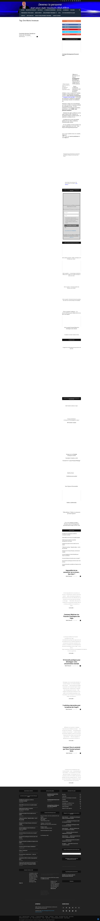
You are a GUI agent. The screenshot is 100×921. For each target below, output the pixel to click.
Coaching (72, 10)
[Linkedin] (65, 1)
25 (80, 665)
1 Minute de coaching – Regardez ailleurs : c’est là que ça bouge (71, 548)
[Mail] (67, 1)
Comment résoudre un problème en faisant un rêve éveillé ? (71, 565)
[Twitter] (78, 1)
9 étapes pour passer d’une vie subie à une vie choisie (70, 544)
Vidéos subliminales (72, 502)
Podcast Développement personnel (43, 15)
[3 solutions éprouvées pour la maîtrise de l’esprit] (71, 718)
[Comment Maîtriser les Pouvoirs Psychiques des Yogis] (71, 628)
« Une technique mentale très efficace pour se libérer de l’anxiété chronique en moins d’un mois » (71, 274)
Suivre (79, 29)
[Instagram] (63, 1)
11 (37, 36)
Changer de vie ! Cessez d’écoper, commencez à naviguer (71, 551)
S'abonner (78, 34)
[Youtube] (80, 1)
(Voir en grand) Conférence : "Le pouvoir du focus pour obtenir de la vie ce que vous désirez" (71, 313)
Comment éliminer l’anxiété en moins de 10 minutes (27, 34)
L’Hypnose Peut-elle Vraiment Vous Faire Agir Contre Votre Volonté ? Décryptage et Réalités (27, 863)
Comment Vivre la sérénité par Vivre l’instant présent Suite (71, 749)
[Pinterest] (68, 1)
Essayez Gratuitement (71, 418)
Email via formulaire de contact (46, 830)
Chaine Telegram (57, 15)
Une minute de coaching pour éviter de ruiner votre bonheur (71, 561)
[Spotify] (74, 1)
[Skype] (72, 1)
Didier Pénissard (22, 36)
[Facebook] (61, 1)
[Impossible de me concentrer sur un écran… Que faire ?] (71, 584)
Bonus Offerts (38, 12)
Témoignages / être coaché (27, 12)
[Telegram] (76, 1)
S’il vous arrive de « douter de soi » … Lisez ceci (27, 854)
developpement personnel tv (50, 12)
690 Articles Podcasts (31, 10)
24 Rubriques (66, 10)
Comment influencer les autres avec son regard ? (71, 558)
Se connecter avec (70, 230)
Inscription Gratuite (71, 225)
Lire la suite (71, 607)
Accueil (22, 10)
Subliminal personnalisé (71, 476)
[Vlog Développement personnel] (43, 801)
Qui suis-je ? (40, 10)
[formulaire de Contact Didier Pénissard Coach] (43, 795)
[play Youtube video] (71, 47)
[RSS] (70, 1)
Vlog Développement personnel (53, 799)
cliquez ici (64, 135)
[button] (79, 10)
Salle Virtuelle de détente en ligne (71, 405)
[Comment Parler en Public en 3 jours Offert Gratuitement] (42, 807)
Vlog (59, 12)
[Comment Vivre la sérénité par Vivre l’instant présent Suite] (71, 761)
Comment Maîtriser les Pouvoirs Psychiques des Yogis (71, 616)
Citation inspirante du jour (68, 12)
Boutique (59, 10)
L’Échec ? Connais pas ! (23, 850)
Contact (23, 15)
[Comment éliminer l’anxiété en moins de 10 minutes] (28, 27)
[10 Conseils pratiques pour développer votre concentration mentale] (71, 674)
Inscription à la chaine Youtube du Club (71, 334)
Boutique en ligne (44, 826)
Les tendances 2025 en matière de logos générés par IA (28, 859)
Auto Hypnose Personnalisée (71, 486)
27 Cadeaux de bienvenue (50, 10)
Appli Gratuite (30, 15)
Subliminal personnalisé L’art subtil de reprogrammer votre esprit (69, 540)
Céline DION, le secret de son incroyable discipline (71, 537)
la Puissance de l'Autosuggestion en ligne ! (71, 420)
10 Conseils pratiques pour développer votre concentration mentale (71, 662)
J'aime (79, 24)
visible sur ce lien (45, 878)
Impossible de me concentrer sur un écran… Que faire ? (71, 572)
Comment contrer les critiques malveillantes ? (27, 846)
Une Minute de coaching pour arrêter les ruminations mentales (69, 534)
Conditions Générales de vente (46, 828)
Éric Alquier (64, 843)
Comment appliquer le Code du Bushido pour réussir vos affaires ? (70, 555)
